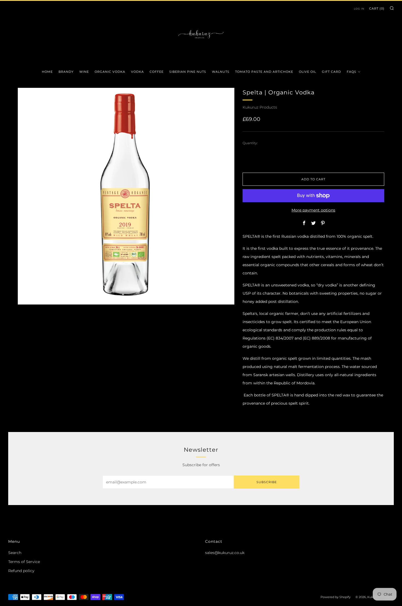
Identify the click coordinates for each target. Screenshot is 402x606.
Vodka (137, 72)
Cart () (376, 8)
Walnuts (220, 72)
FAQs (351, 72)
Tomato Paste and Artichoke (264, 72)
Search (14, 552)
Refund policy (21, 570)
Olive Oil (307, 72)
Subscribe (267, 482)
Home (47, 72)
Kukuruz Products (260, 107)
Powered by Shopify (336, 597)
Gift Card (331, 72)
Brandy (66, 72)
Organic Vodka (110, 72)
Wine (84, 72)
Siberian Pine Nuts (187, 72)
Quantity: (250, 143)
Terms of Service (24, 561)
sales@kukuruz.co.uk (224, 552)
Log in (359, 8)
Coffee (157, 72)
